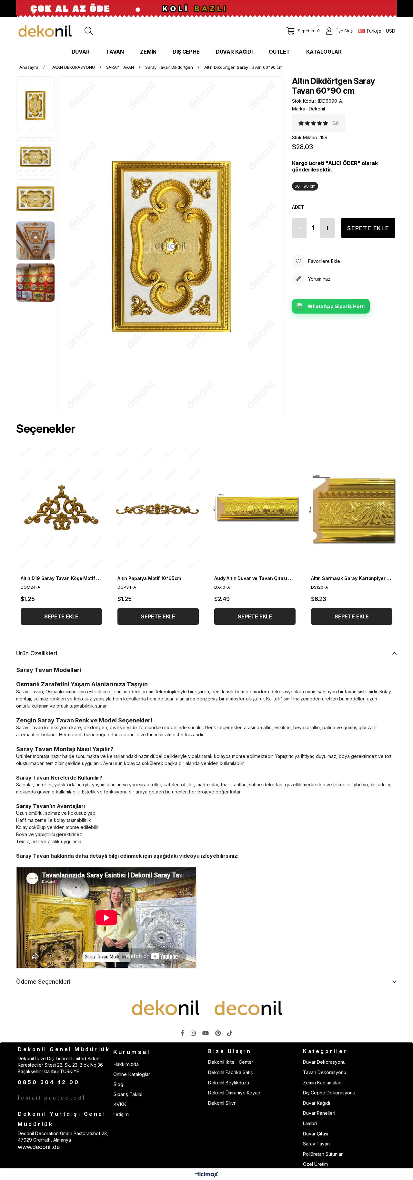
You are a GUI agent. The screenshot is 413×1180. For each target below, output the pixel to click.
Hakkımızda (126, 1064)
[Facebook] (182, 1033)
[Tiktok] (229, 1033)
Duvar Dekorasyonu (324, 1062)
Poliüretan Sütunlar (323, 1154)
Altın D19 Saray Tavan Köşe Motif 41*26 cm (61, 578)
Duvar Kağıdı (316, 1103)
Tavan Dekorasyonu (324, 1072)
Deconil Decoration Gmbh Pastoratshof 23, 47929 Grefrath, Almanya (63, 1137)
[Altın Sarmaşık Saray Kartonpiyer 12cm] (352, 508)
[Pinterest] (218, 1033)
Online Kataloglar (131, 1074)
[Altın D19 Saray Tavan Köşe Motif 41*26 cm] (61, 508)
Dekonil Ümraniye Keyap (234, 1092)
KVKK (119, 1104)
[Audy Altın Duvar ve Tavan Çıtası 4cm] (255, 508)
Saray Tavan (316, 1143)
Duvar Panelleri (319, 1113)
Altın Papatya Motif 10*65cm (149, 578)
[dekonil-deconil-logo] (206, 1007)
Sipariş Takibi (127, 1094)
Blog (118, 1084)
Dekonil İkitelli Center (230, 1062)
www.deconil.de (39, 1147)
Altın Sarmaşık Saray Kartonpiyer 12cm (351, 578)
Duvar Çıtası (315, 1133)
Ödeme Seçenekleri (43, 981)
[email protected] (52, 1097)
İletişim (121, 1114)
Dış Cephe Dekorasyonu (329, 1092)
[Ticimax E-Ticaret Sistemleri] (206, 1175)
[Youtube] (205, 1033)
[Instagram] (193, 1033)
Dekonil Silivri (222, 1103)
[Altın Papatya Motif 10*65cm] (158, 508)
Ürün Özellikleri (36, 653)
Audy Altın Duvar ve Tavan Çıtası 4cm (255, 578)
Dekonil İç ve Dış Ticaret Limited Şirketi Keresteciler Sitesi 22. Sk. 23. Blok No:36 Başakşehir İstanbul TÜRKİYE (60, 1065)
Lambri (310, 1123)
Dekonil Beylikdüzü (228, 1082)
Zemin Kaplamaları (322, 1082)
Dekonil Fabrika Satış (230, 1072)
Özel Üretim (315, 1164)
